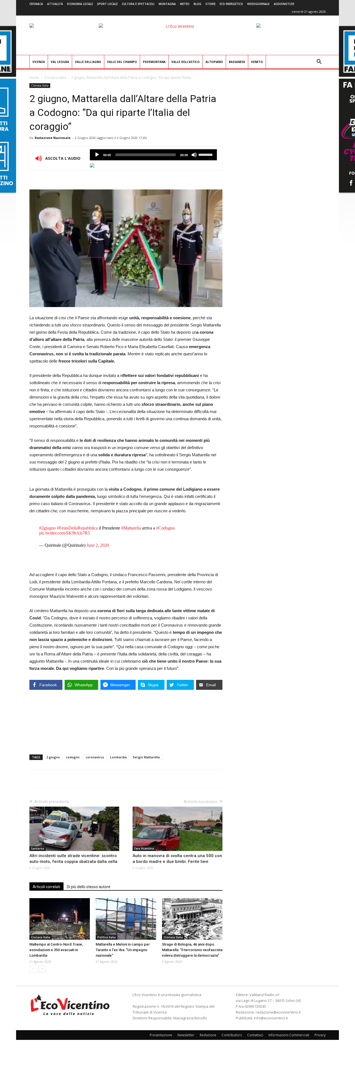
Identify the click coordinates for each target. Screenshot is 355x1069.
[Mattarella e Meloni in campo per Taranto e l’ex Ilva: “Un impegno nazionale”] (126, 919)
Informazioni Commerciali (288, 1035)
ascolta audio (97, 155)
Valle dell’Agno (88, 62)
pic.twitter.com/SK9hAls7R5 (64, 533)
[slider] (206, 154)
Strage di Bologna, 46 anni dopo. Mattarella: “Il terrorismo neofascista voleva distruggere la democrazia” (192, 949)
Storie (210, 4)
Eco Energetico (231, 4)
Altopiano (214, 62)
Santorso (37, 848)
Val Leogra (60, 62)
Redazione (208, 1035)
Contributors (232, 1035)
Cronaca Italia (55, 77)
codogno (73, 757)
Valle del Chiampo (122, 62)
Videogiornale (258, 4)
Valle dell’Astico (185, 62)
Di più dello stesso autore (88, 887)
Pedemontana (154, 62)
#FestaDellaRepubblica (77, 528)
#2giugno (47, 528)
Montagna (167, 4)
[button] (319, 62)
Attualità (55, 4)
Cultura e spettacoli (138, 4)
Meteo (184, 4)
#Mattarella (131, 528)
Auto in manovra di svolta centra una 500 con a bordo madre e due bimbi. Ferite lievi (177, 858)
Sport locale (107, 4)
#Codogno (165, 528)
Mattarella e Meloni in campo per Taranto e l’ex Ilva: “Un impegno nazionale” (123, 949)
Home (34, 77)
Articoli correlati (46, 887)
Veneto (257, 62)
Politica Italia (106, 937)
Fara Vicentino (144, 848)
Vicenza (38, 62)
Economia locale (80, 4)
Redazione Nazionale (52, 138)
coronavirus (95, 757)
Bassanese (237, 62)
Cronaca (36, 4)
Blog (197, 4)
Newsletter (186, 1035)
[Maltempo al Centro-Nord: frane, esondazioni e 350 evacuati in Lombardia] (59, 919)
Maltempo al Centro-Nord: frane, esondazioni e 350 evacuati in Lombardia (56, 949)
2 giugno (53, 757)
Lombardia (118, 757)
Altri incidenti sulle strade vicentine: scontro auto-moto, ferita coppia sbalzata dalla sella (73, 858)
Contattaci (255, 1035)
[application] (153, 154)
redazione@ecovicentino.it (278, 1012)
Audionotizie (284, 4)
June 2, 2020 (98, 545)
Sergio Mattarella (146, 757)
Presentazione (161, 1035)
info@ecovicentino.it (271, 1017)
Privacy (320, 1035)
